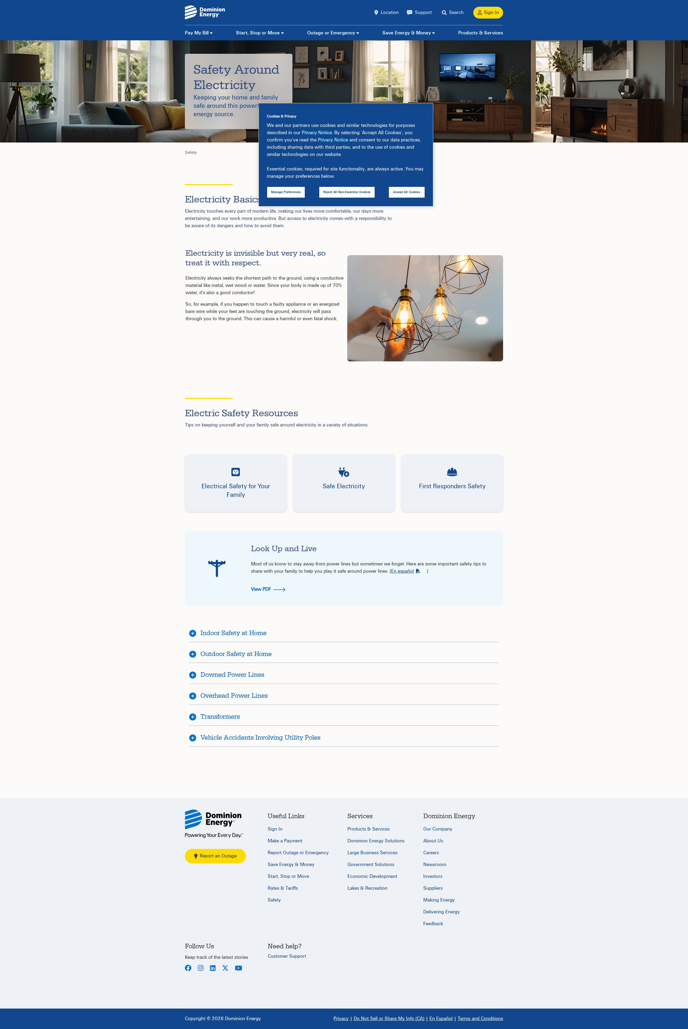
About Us (433, 841)
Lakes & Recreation (367, 888)
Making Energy (439, 900)
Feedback (433, 924)
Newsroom (434, 864)
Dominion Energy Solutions (375, 841)
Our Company (437, 829)
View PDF (261, 589)
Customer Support (287, 956)
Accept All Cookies (406, 192)
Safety (191, 152)
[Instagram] (200, 969)
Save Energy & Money (406, 33)
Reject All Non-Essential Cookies (347, 192)
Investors (432, 876)
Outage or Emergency (331, 33)
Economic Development (372, 876)
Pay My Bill (197, 33)
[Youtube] (238, 969)
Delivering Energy (441, 912)
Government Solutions (370, 864)
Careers (431, 853)
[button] (236, 483)
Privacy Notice (317, 133)
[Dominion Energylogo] (205, 12)
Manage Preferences (286, 192)
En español (402, 571)
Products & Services (480, 33)
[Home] (214, 823)
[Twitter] (225, 969)
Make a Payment (285, 841)
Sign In (275, 829)
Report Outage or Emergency (298, 853)
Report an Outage (218, 856)
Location (390, 12)
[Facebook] (188, 969)
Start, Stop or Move (258, 33)
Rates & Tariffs (283, 888)
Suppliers (433, 888)
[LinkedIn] (213, 969)
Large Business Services (372, 853)
